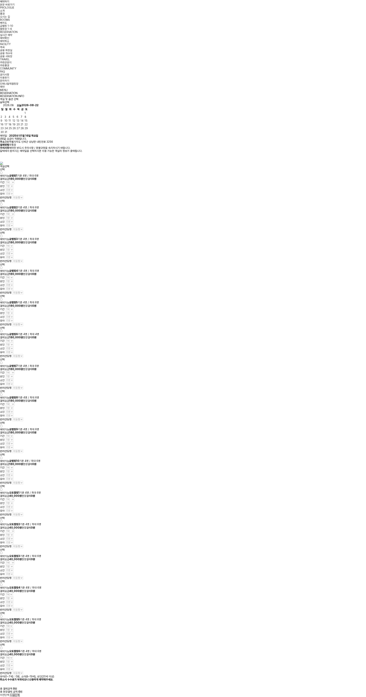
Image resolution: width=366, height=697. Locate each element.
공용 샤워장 (6, 56)
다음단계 (14, 695)
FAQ (2, 71)
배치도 (3, 22)
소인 (2, 189)
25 (10, 128)
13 (18, 120)
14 (22, 120)
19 (14, 124)
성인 (2, 186)
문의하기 (4, 80)
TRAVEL (5, 59)
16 (2, 124)
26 (14, 128)
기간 (2, 182)
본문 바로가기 (7, 4)
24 (6, 128)
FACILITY (5, 44)
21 (22, 124)
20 (18, 124)
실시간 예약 (6, 35)
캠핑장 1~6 (6, 28)
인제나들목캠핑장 (9, 83)
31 (6, 132)
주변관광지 (5, 62)
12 (14, 120)
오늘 (19, 105)
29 (26, 128)
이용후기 (4, 77)
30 (2, 132)
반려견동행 (5, 197)
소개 (2, 10)
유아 (2, 193)
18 (10, 124)
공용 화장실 (6, 50)
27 (18, 128)
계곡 (2, 47)
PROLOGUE (7, 7)
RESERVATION (9, 31)
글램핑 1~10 (6, 25)
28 (22, 128)
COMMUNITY (8, 68)
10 (6, 120)
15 (26, 120)
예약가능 (4, 175)
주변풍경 (4, 65)
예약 (2, 86)
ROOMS (5, 19)
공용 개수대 (6, 53)
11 (10, 120)
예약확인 (4, 38)
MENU (4, 90)
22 (26, 124)
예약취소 (4, 41)
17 (6, 124)
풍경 (2, 13)
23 (2, 128)
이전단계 (4, 694)
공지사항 (4, 74)
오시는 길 (5, 16)
